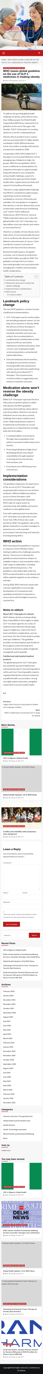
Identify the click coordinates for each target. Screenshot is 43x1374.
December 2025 (9, 1000)
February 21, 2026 (16, 1314)
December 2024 (9, 1051)
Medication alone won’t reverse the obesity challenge (20, 284)
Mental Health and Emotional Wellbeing (18, 1134)
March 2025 (7, 1038)
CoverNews (32, 1368)
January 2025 (8, 1047)
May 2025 (7, 1030)
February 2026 (8, 991)
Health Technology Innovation (15, 1129)
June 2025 (7, 1025)
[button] (3, 53)
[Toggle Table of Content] (35, 276)
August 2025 (8, 1017)
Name (6, 893)
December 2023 (9, 1103)
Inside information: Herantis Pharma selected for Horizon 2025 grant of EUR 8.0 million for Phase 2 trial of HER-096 (20, 975)
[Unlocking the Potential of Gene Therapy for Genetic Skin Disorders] (21, 1293)
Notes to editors (16, 295)
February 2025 (8, 1043)
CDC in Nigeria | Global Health (15, 758)
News (5, 1138)
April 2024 (7, 1085)
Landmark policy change (15, 280)
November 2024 (9, 1055)
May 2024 (7, 1081)
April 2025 (7, 1034)
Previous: (20, 704)
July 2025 (6, 1021)
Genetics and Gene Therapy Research (18, 1116)
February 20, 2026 (16, 836)
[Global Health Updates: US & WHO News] (21, 778)
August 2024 (8, 1068)
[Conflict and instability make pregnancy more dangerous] (21, 815)
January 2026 (8, 996)
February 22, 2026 (16, 797)
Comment (7, 863)
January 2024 (8, 1098)
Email (25, 893)
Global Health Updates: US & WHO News (20, 795)
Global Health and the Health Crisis (14, 68)
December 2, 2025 (16, 80)
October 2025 (8, 1008)
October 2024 (8, 1060)
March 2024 (7, 1090)
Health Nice (6, 1150)
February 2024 (8, 1094)
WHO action (11, 292)
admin (7, 80)
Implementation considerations (18, 289)
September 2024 (9, 1064)
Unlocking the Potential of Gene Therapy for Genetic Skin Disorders (20, 966)
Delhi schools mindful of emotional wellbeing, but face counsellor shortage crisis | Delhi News (21, 955)
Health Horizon (9, 1125)
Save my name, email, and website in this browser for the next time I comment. (20, 915)
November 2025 (9, 1004)
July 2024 (6, 1073)
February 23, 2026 (16, 761)
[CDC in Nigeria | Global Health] (21, 742)
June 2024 (7, 1077)
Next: (22, 713)
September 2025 (9, 1013)
